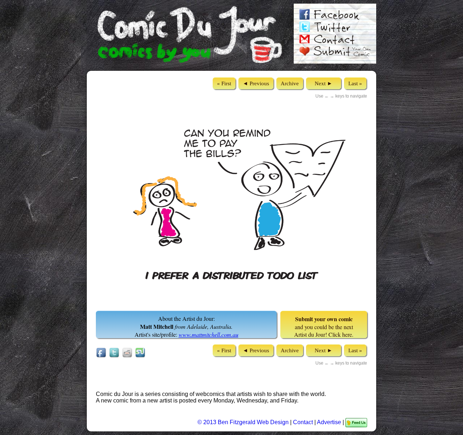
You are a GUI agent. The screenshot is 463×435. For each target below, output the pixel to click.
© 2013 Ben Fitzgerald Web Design (243, 422)
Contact (303, 422)
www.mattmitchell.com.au (208, 334)
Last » (355, 83)
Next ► (323, 83)
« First (224, 83)
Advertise (329, 422)
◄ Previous (256, 83)
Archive (290, 83)
